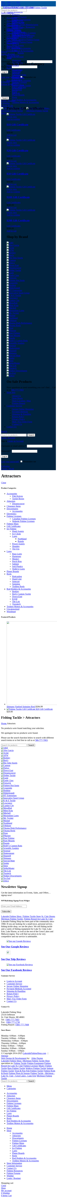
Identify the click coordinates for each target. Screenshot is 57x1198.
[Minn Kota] (12, 305)
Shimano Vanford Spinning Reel (21, 706)
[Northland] (12, 318)
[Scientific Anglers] (15, 343)
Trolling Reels (18, 586)
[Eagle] (10, 273)
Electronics (11, 514)
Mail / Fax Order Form (22, 422)
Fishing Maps (13, 524)
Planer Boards (13, 571)
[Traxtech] (11, 368)
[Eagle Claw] (13, 275)
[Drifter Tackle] (14, 270)
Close (3, 482)
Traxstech (16, 604)
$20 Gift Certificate (17, 150)
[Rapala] (11, 338)
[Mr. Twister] (13, 313)
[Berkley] (11, 253)
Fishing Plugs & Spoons (19, 1073)
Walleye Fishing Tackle (36, 1068)
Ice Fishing (11, 529)
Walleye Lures (18, 569)
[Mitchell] (11, 308)
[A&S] (10, 243)
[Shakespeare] (13, 348)
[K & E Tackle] (14, 295)
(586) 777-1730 (13, 1022)
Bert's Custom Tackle (21, 594)
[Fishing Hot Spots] (16, 280)
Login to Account (14, 981)
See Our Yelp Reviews (13, 959)
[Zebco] (10, 376)
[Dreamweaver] (14, 268)
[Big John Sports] (15, 258)
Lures (14, 536)
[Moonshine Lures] (15, 310)
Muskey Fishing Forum (22, 37)
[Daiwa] (11, 263)
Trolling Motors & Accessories (20, 606)
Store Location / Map (21, 401)
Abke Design (37, 1058)
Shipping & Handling (21, 414)
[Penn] (10, 328)
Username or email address (13, 446)
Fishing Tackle (20, 1063)
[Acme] (10, 248)
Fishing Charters (19, 17)
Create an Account (15, 441)
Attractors (11, 501)
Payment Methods (20, 411)
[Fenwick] (11, 278)
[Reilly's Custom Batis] (17, 340)
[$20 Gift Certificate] (21, 709)
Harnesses (16, 60)
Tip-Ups (15, 55)
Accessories (12, 18)
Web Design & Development (13, 1058)
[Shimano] (12, 353)
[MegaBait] (12, 303)
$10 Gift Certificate (17, 124)
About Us (16, 396)
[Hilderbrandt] (13, 288)
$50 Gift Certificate (17, 173)
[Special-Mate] (13, 355)
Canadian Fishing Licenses (24, 33)
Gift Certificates (13, 40)
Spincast (16, 581)
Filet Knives (17, 20)
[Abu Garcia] (13, 245)
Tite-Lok (16, 601)
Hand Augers (18, 45)
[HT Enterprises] (14, 290)
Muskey (15, 559)
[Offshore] (12, 320)
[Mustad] (11, 315)
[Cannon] (11, 260)
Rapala (21, 53)
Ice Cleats (16, 534)
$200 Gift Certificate (18, 220)
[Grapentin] (12, 283)
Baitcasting (17, 576)
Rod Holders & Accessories (19, 589)
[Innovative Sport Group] (18, 293)
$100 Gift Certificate (18, 197)
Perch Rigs (17, 561)
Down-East (17, 596)
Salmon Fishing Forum (22, 42)
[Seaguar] (11, 345)
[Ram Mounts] (13, 335)
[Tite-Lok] (11, 365)
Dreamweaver (18, 503)
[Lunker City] (13, 300)
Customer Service (14, 984)
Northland (22, 539)
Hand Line (17, 579)
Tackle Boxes (18, 23)
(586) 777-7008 (22, 1024)
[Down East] (13, 265)
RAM (14, 599)
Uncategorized (13, 609)
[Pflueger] (11, 330)
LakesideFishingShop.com (34, 1053)
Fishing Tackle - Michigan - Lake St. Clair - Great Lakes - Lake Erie (28, 1074)
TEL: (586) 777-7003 (10, 2)
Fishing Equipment (35, 1063)
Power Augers (18, 544)
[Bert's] (10, 255)
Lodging (16, 14)
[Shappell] (11, 350)
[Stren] (10, 360)
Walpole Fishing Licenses (23, 35)
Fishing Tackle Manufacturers (25, 24)
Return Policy (18, 417)
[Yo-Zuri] (11, 373)
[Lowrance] (12, 298)
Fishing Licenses (14, 516)
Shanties (16, 546)
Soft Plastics (17, 566)
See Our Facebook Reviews (16, 970)
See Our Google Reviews (15, 946)
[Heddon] (11, 285)
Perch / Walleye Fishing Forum (25, 39)
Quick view (12, 117)
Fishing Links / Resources (23, 27)
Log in (4, 72)
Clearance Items (14, 506)
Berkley (15, 591)
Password (6, 67)
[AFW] (10, 250)
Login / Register (14, 1178)
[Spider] (11, 358)
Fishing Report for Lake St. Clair (38, 919)
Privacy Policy (18, 419)
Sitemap (4, 1056)
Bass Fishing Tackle (16, 1068)
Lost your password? (10, 461)
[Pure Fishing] (13, 333)
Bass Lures (17, 554)
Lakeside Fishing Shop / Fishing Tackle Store (21, 916)
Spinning (16, 584)
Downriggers (12, 508)
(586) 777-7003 (12, 1019)
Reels (9, 68)
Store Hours (17, 398)
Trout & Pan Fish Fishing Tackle (29, 1071)
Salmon (15, 564)
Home (4, 723)
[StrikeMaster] (13, 363)
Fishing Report (18, 403)
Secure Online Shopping (23, 409)
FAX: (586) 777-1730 (10, 5)
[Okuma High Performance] (19, 323)
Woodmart (11, 611)
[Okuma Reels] (14, 325)
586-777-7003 (17, 390)
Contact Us (17, 424)
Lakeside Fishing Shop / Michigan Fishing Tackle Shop (25, 1061)
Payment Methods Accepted (19, 989)
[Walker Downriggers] (17, 371)
